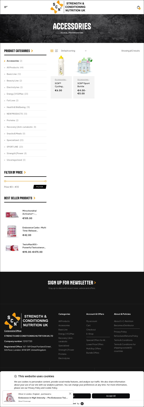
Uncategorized (14, 160)
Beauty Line (13, 80)
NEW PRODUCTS (15, 113)
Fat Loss (11, 100)
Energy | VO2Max (15, 93)
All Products (13, 67)
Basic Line (12, 74)
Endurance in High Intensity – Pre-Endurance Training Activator (43, 398)
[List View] (56, 51)
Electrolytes (13, 87)
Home (64, 32)
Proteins (11, 120)
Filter (39, 187)
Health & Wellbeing (16, 107)
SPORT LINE (12, 146)
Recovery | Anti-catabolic (20, 127)
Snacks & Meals (14, 133)
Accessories (60, 79)
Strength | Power (15, 153)
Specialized (13, 140)
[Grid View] (52, 51)
